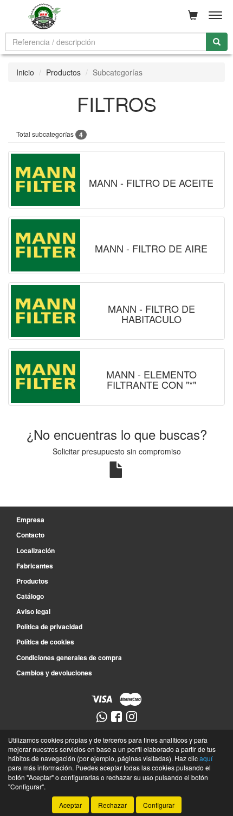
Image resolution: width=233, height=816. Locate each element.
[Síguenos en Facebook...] (116, 717)
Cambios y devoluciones (54, 673)
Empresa (30, 519)
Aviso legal (33, 611)
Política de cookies (45, 642)
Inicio (25, 72)
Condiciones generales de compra (69, 657)
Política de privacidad (49, 626)
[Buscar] (217, 42)
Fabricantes (34, 566)
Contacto (30, 535)
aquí (205, 758)
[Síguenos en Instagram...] (132, 717)
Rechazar (112, 804)
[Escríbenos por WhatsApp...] (101, 717)
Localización (35, 550)
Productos (63, 72)
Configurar (158, 804)
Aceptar (70, 804)
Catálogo (30, 596)
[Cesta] (193, 15)
